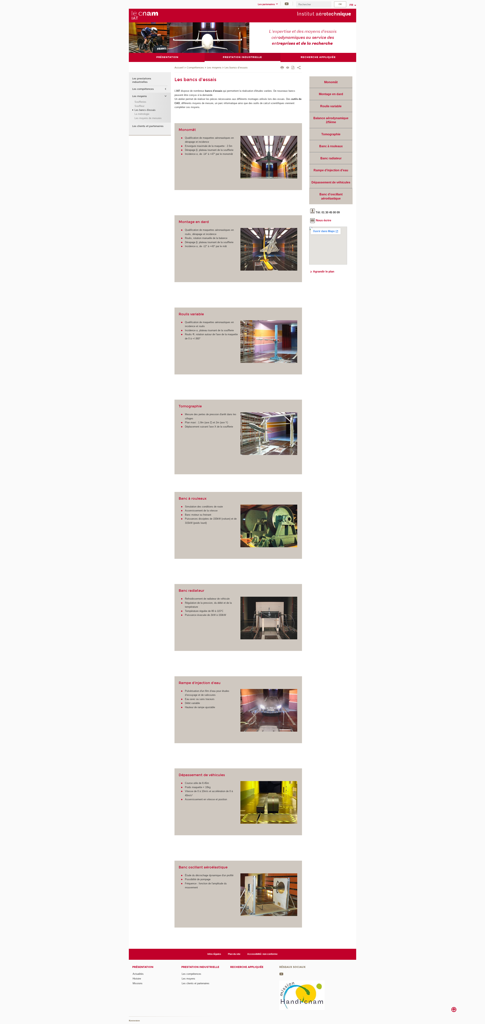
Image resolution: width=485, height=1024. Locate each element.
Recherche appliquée (246, 967)
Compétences (195, 67)
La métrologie (142, 114)
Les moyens (214, 67)
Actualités (138, 973)
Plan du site (234, 954)
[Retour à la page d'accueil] (144, 15)
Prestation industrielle (200, 967)
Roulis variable (331, 106)
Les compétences (143, 89)
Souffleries (140, 101)
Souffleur (139, 106)
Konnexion (134, 1020)
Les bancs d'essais (236, 67)
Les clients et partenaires (147, 126)
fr (351, 4)
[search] (313, 4)
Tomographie (330, 134)
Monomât (331, 82)
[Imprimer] (282, 68)
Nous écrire (323, 220)
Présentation (142, 967)
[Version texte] (287, 68)
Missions (137, 983)
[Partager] (298, 68)
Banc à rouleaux (331, 146)
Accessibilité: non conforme (262, 954)
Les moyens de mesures (148, 118)
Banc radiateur (331, 158)
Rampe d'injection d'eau (331, 170)
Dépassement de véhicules (330, 182)
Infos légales (214, 954)
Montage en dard (331, 94)
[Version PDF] (293, 68)
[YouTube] (287, 3)
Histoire (137, 978)
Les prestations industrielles (141, 80)
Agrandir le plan (323, 271)
